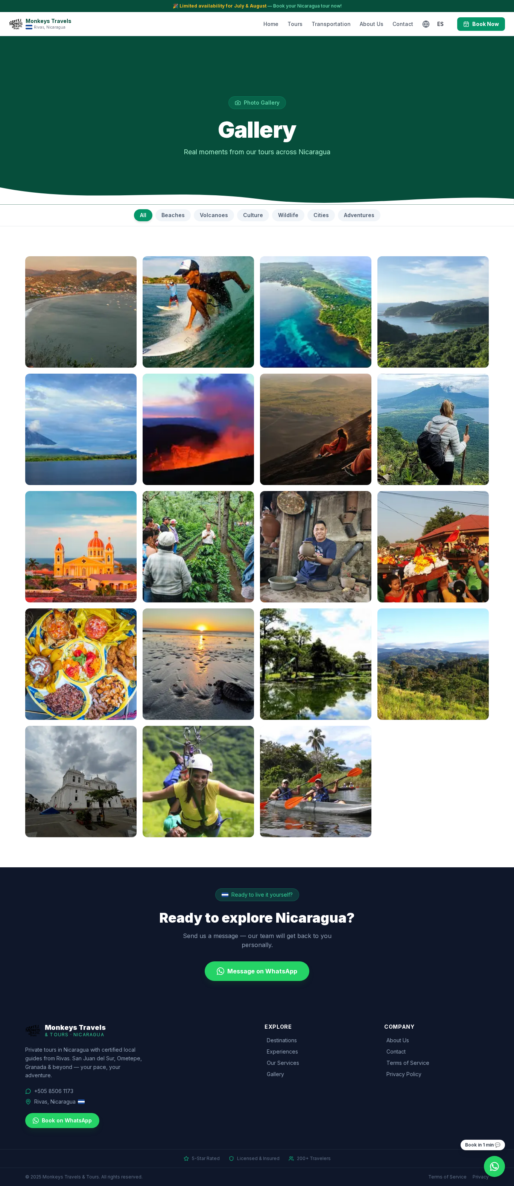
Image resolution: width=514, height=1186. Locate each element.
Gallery (275, 1074)
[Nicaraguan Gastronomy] (81, 664)
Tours (295, 24)
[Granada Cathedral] (81, 546)
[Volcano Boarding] (315, 429)
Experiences (282, 1051)
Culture (253, 215)
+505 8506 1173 (53, 1091)
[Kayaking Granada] (315, 781)
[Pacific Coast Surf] (198, 312)
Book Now (485, 24)
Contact (402, 24)
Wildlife (288, 215)
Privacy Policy (403, 1074)
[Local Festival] (433, 546)
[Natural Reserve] (433, 664)
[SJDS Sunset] (433, 312)
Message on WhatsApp (262, 971)
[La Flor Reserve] (198, 664)
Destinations (282, 1040)
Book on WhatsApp (67, 1120)
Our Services (283, 1063)
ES (440, 24)
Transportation (331, 24)
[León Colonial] (81, 781)
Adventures (359, 215)
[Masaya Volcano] (198, 429)
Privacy (481, 1177)
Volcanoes (214, 215)
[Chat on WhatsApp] (494, 1166)
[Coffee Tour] (198, 546)
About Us (371, 24)
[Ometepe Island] (81, 429)
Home (270, 24)
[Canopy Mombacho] (198, 781)
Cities (321, 215)
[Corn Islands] (315, 312)
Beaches (173, 215)
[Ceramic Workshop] (315, 546)
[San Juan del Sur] (81, 312)
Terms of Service (407, 1063)
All (143, 215)
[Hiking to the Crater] (433, 429)
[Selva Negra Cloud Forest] (315, 664)
